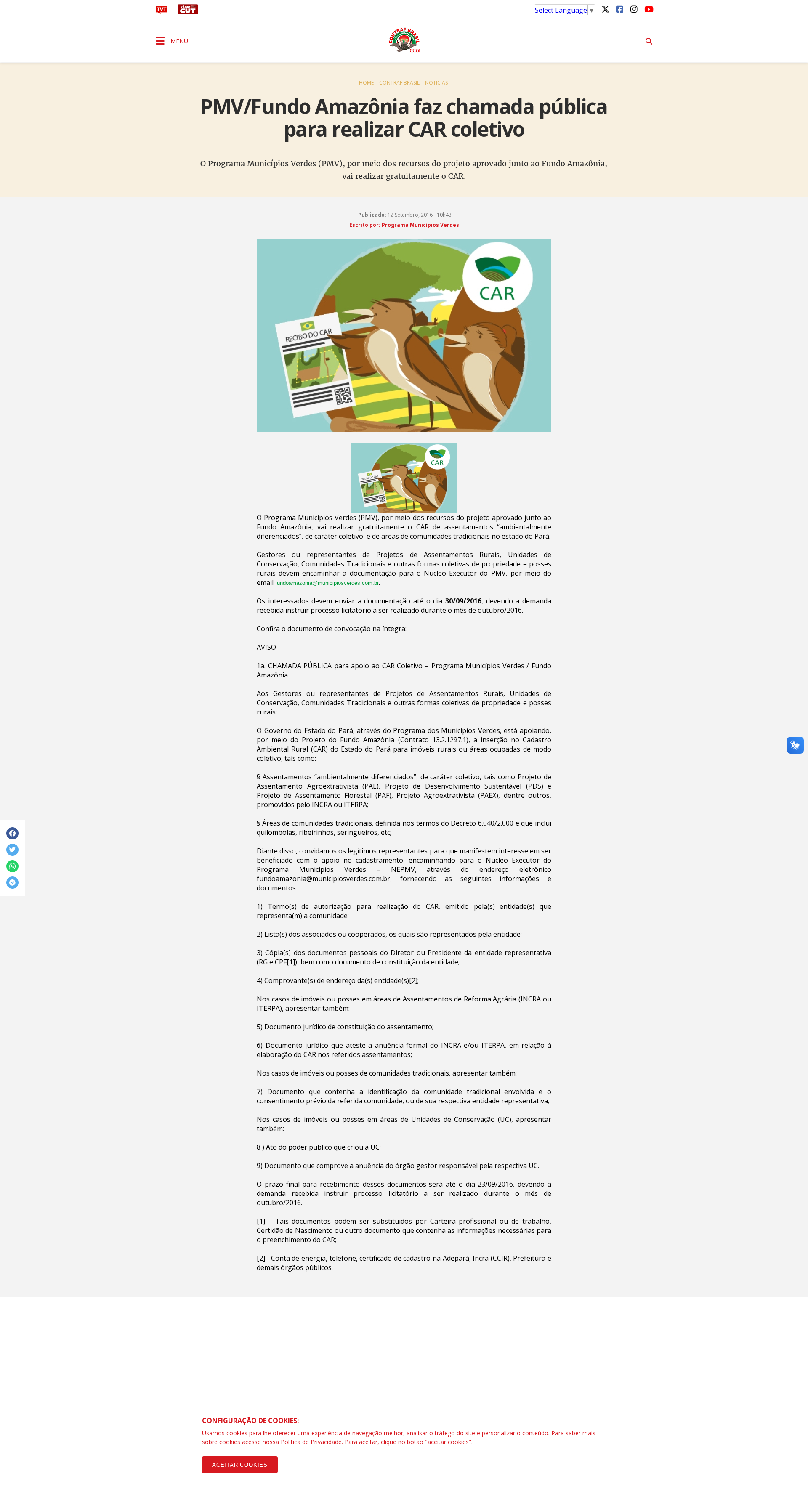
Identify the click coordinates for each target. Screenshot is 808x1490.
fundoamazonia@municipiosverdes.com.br (327, 583)
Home (366, 82)
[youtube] (648, 9)
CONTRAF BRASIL (399, 82)
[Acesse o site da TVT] (161, 11)
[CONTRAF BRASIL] (404, 40)
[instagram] (634, 9)
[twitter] (605, 9)
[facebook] (619, 9)
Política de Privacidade (311, 1442)
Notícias (436, 82)
